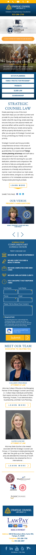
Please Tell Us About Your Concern (16, 304)
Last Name (22, 288)
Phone (6, 296)
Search (23, 1)
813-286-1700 (18, 14)
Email (18, 1)
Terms (19, 331)
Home (8, 1)
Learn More (17, 405)
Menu (27, 1)
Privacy (15, 331)
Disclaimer (14, 552)
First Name (7, 288)
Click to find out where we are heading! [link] (18, 39)
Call (13, 1)
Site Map (22, 552)
